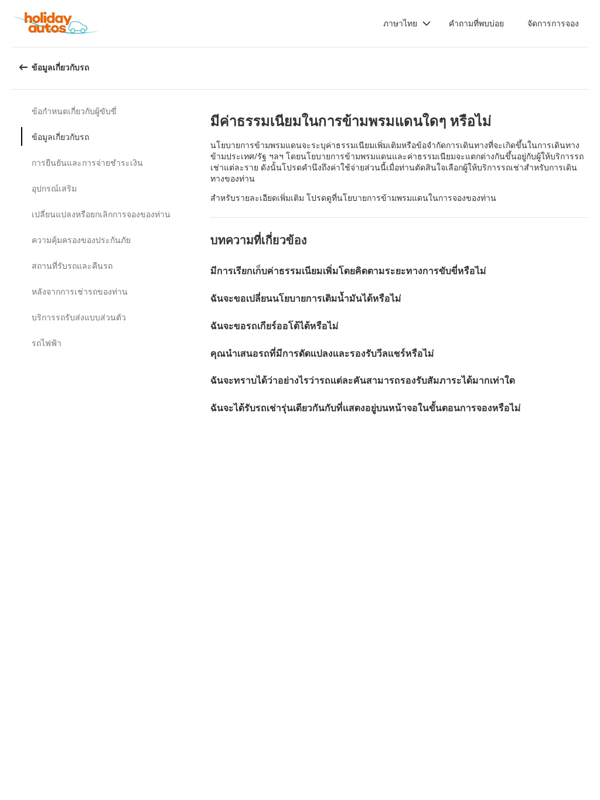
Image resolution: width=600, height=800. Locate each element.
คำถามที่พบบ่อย (476, 23)
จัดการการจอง (553, 23)
